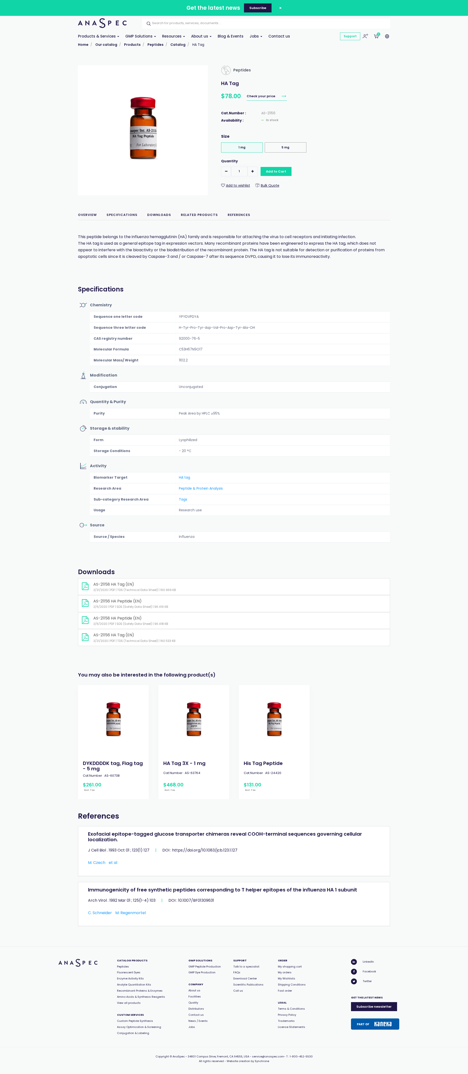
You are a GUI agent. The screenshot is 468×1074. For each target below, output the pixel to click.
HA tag (184, 477)
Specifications (122, 215)
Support (350, 36)
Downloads (159, 215)
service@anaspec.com (268, 1056)
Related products (199, 215)
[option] (113, 742)
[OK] (147, 24)
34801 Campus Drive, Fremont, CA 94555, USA (218, 1056)
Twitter (367, 981)
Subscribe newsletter (374, 1006)
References (239, 215)
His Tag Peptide (263, 763)
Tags (183, 499)
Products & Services (97, 36)
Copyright (162, 1056)
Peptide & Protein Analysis (201, 488)
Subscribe (257, 8)
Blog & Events (231, 36)
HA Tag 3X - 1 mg (184, 763)
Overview (87, 215)
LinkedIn (368, 962)
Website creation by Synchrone (248, 1061)
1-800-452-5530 (301, 1056)
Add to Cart (276, 171)
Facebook (369, 971)
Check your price (261, 96)
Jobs (255, 36)
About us (200, 36)
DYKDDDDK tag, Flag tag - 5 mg (113, 766)
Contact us (279, 36)
